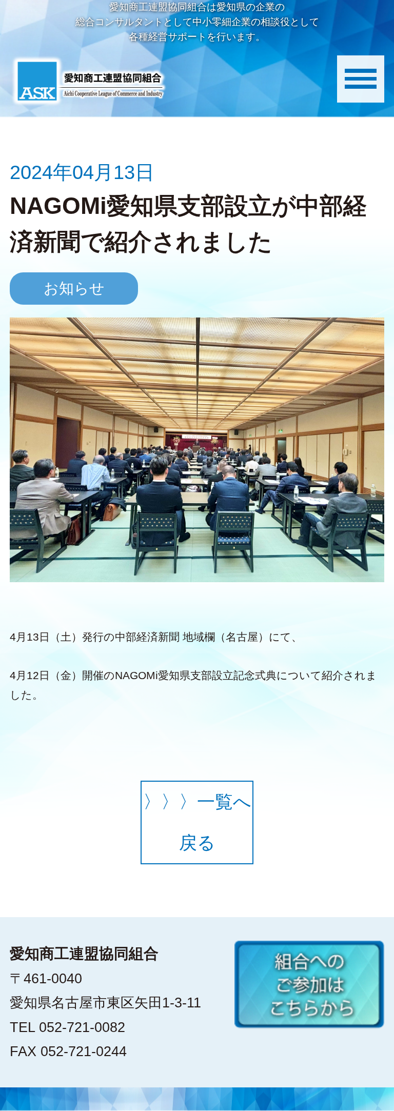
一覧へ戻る (197, 822)
